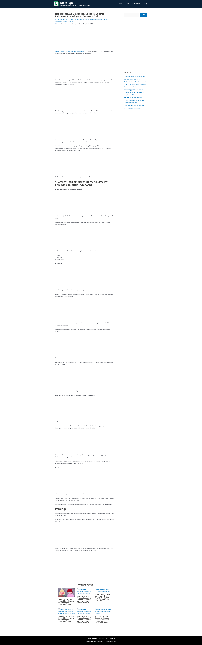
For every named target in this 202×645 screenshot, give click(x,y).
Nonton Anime (89, 19)
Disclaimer (102, 638)
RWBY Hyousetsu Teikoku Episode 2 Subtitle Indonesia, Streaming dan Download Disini (84, 599)
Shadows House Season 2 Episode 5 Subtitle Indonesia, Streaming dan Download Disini (102, 619)
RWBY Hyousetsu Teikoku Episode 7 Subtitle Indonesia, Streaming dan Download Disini (84, 619)
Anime (57, 19)
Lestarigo (66, 3)
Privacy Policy (110, 638)
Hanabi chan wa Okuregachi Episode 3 (72, 19)
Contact (94, 638)
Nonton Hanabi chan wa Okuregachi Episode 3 (69, 51)
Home (89, 638)
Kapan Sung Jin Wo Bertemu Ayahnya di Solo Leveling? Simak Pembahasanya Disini (134, 100)
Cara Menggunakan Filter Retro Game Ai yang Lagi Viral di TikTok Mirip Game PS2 (134, 92)
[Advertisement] (84, 38)
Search (143, 15)
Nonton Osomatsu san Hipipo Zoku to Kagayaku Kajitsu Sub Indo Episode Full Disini (102, 597)
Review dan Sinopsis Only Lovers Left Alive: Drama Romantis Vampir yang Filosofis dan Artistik (135, 84)
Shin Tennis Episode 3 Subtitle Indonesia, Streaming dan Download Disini (66, 618)
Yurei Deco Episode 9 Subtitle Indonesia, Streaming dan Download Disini (66, 601)
